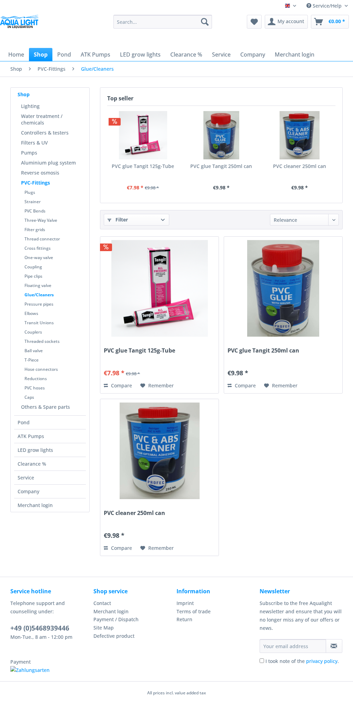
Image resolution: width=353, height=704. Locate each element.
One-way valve (38, 257)
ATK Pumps (31, 436)
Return (184, 619)
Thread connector (42, 239)
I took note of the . (302, 661)
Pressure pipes (38, 304)
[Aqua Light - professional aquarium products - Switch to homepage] (21, 27)
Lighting (30, 106)
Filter (121, 219)
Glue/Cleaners (39, 295)
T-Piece (31, 360)
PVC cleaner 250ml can (299, 166)
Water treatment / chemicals (41, 119)
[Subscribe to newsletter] (334, 646)
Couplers (33, 332)
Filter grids (34, 229)
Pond (24, 422)
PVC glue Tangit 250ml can (221, 166)
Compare (121, 385)
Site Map (103, 627)
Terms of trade (193, 611)
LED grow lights (35, 450)
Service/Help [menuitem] (327, 5)
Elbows (31, 313)
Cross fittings (37, 248)
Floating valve (37, 285)
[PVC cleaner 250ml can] (300, 135)
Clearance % (32, 463)
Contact (102, 603)
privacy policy (321, 661)
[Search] (205, 22)
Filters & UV (34, 142)
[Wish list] (254, 22)
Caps (29, 397)
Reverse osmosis (40, 172)
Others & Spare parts (45, 407)
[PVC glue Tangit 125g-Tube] (143, 135)
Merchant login (35, 505)
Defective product (113, 636)
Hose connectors (41, 369)
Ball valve (33, 351)
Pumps (29, 152)
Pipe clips (33, 276)
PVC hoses (34, 388)
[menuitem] (162, 22)
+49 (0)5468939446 (39, 628)
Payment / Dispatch (116, 619)
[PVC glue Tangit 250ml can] (221, 135)
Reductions (35, 378)
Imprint (185, 603)
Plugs (29, 192)
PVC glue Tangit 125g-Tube (143, 166)
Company (28, 491)
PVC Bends (35, 211)
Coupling (33, 267)
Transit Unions (39, 323)
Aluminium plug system (48, 162)
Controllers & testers (45, 132)
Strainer (32, 202)
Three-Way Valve (40, 220)
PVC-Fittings (35, 182)
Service (26, 477)
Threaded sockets (42, 341)
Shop (24, 94)
